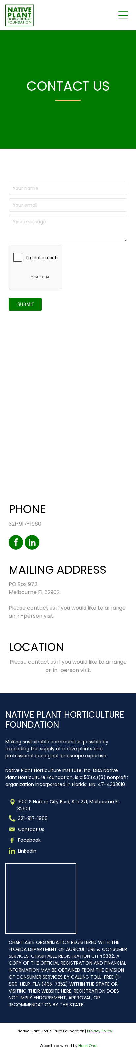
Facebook (29, 840)
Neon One (87, 1045)
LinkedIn (27, 851)
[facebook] (16, 543)
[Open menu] (123, 15)
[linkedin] (32, 543)
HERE (66, 991)
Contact (28, 829)
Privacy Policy (99, 1030)
